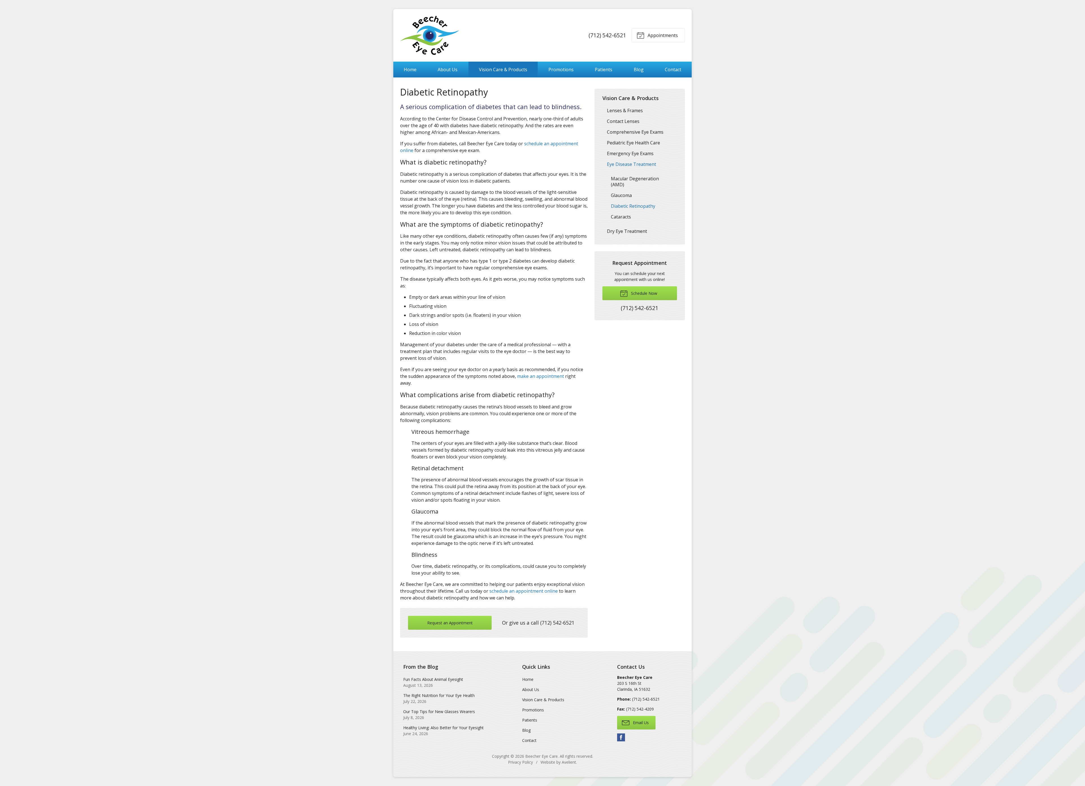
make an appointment (540, 376)
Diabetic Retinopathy (633, 206)
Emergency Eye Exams (630, 153)
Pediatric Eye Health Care (633, 143)
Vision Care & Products (503, 69)
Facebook (621, 737)
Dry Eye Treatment (627, 231)
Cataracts (621, 217)
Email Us (640, 722)
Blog (639, 69)
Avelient (569, 762)
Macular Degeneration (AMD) (635, 182)
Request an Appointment (450, 622)
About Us (447, 69)
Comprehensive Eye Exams (635, 132)
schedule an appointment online (523, 591)
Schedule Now (643, 293)
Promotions (561, 69)
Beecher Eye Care (541, 756)
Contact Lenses (623, 121)
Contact (673, 69)
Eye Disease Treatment (631, 164)
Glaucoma (621, 195)
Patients (603, 69)
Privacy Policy (520, 762)
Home (410, 69)
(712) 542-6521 (607, 35)
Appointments (662, 35)
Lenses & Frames (625, 110)
